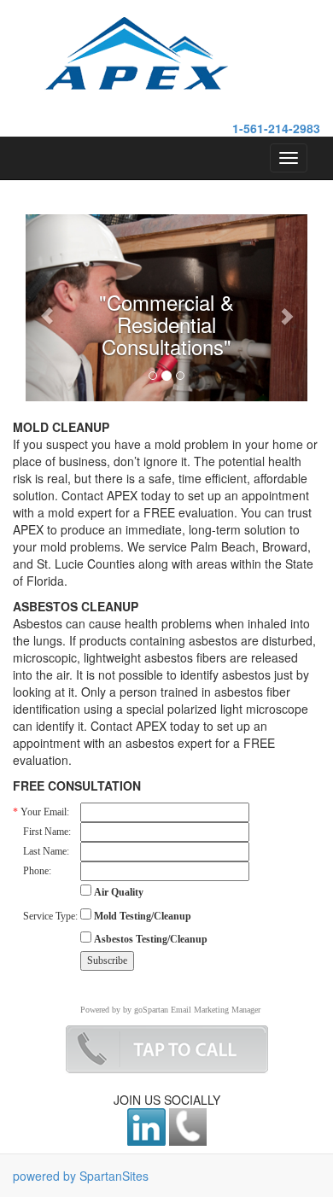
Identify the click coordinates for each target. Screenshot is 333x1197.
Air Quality (117, 892)
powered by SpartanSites (81, 1175)
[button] (47, 307)
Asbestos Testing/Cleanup (149, 939)
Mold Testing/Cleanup (141, 916)
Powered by (100, 1009)
